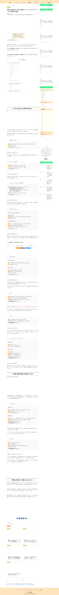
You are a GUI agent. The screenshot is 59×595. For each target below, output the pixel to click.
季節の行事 (29, 2)
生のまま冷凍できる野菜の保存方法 (14, 62)
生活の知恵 (12, 523)
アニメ (42, 137)
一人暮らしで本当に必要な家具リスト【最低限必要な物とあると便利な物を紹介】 (21, 583)
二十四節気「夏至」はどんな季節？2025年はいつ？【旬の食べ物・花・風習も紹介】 (46, 22)
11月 (42, 128)
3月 (41, 114)
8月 (41, 123)
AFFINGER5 (33, 593)
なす (10, 76)
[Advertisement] (22, 100)
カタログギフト (43, 107)
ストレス (36, 2)
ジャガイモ (11, 85)
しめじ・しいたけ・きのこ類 (14, 69)
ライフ (16, 2)
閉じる (26, 59)
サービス (42, 98)
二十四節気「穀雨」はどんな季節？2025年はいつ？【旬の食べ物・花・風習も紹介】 (46, 82)
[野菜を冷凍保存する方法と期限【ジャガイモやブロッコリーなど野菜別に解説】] (24, 518)
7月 (41, 121)
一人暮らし (9, 523)
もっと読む (23, 579)
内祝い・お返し (43, 105)
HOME (10, 2)
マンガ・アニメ (42, 2)
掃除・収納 (42, 93)
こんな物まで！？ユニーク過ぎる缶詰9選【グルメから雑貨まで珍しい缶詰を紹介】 (49, 181)
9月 (41, 125)
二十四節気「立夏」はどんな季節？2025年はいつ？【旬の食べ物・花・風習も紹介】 (46, 67)
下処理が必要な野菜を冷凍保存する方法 (15, 83)
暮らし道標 (29, 592)
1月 (41, 111)
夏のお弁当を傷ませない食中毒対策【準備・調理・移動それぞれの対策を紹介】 (49, 189)
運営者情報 (49, 2)
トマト (10, 78)
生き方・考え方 (43, 100)
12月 (42, 130)
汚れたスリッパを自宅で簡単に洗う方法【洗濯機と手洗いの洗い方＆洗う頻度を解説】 (22, 584)
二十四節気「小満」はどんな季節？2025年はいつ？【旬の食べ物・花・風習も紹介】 (46, 52)
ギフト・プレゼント (23, 2)
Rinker (18, 246)
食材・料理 (9, 522)
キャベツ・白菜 (12, 67)
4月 (41, 116)
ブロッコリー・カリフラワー (14, 80)
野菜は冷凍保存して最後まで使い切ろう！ (15, 90)
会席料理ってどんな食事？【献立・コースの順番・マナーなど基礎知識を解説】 (49, 174)
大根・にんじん (12, 71)
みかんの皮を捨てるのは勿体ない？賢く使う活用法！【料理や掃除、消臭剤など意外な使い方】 (49, 197)
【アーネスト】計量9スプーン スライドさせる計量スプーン (25, 245)
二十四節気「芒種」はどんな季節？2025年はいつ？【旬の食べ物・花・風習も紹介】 (46, 37)
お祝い (42, 104)
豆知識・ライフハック (44, 91)
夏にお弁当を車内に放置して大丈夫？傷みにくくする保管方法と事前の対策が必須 (49, 167)
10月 (42, 127)
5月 (41, 118)
